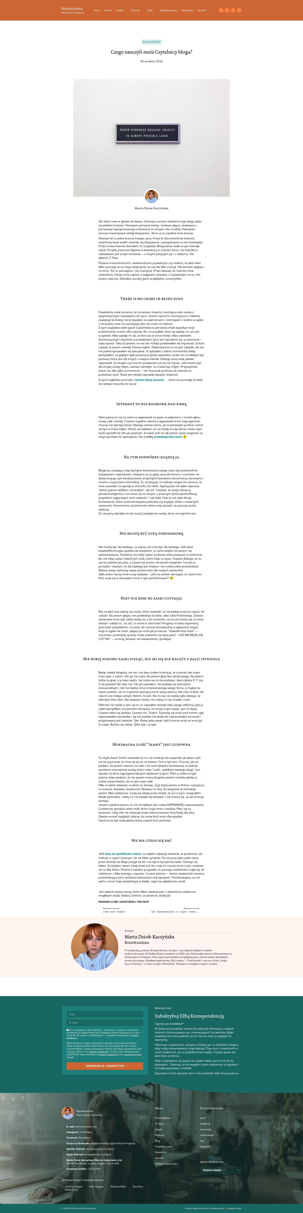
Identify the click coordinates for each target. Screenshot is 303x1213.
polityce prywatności (99, 1051)
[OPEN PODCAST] (142, 10)
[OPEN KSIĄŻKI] (125, 10)
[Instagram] (227, 10)
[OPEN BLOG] (154, 10)
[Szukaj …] (215, 10)
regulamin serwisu (132, 1054)
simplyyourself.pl (234, 1208)
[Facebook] (233, 10)
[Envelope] (221, 10)
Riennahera (72, 8)
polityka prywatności (108, 1054)
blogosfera (151, 41)
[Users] (239, 10)
